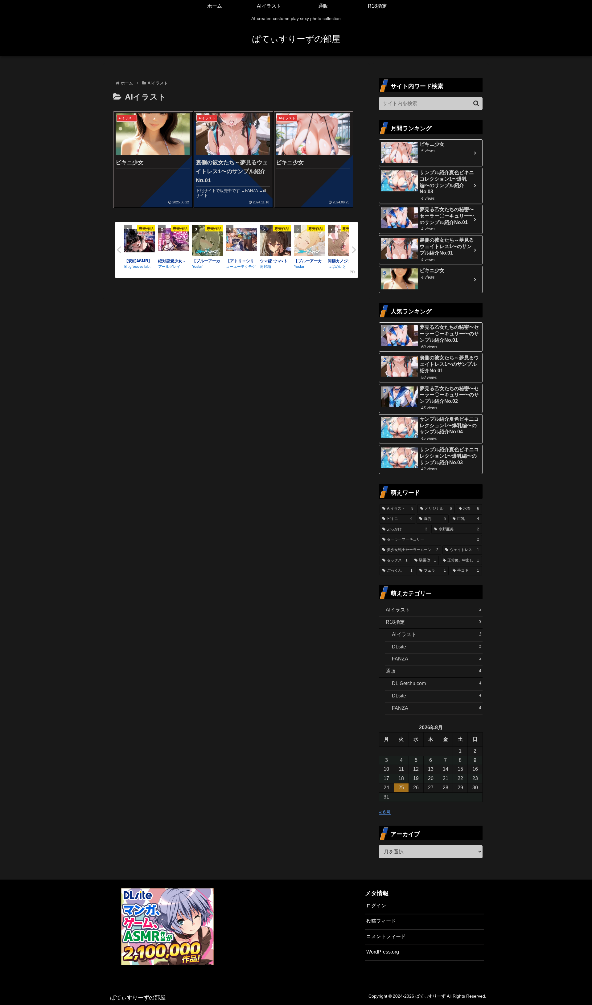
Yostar (197, 266)
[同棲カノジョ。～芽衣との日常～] (343, 241)
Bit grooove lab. (137, 266)
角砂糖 (265, 266)
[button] (476, 103)
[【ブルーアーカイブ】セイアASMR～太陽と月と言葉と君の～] (309, 241)
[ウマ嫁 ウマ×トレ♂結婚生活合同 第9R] (275, 241)
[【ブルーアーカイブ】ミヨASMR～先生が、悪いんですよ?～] (207, 241)
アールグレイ (169, 266)
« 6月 (385, 812)
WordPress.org (382, 951)
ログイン (376, 905)
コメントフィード (386, 936)
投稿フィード (381, 921)
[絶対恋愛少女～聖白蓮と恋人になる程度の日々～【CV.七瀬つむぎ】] (173, 240)
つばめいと (337, 266)
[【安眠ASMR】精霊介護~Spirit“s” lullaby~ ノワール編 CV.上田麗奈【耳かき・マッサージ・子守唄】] (139, 241)
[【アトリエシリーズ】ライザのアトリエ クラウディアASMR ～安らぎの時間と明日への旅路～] (241, 240)
